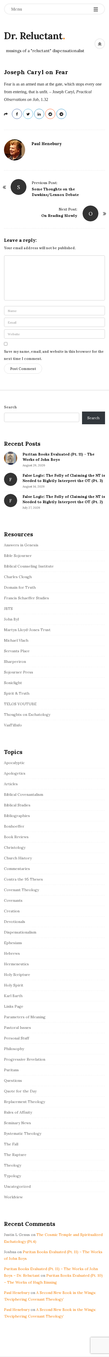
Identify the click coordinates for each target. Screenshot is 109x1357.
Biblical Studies (17, 805)
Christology (14, 847)
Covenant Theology (21, 889)
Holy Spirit (13, 985)
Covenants (13, 900)
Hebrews (12, 953)
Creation (12, 911)
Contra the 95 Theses (23, 879)
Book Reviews (16, 836)
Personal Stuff (16, 1038)
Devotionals (14, 921)
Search (10, 407)
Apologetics (14, 773)
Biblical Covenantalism (23, 794)
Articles (11, 784)
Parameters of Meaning (25, 1017)
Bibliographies (17, 815)
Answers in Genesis (21, 545)
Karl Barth (13, 995)
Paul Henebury (46, 143)
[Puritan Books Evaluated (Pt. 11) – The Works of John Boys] (10, 458)
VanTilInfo (13, 725)
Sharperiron (15, 661)
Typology (12, 1175)
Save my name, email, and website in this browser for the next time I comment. (54, 355)
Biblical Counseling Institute (29, 566)
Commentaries (17, 868)
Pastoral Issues (17, 1027)
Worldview (13, 1197)
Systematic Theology (22, 1133)
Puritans (11, 1070)
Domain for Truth (20, 587)
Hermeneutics (16, 964)
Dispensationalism (20, 932)
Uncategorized (17, 1186)
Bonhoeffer (14, 826)
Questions (13, 1080)
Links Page (13, 1006)
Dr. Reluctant (33, 36)
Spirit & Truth (16, 693)
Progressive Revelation (24, 1059)
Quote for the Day (20, 1091)
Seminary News (17, 1123)
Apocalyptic (14, 762)
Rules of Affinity (18, 1112)
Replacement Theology (24, 1101)
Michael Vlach (16, 640)
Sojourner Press (18, 672)
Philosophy (14, 1048)
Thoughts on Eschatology (27, 714)
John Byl (11, 619)
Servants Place (17, 651)
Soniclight (13, 682)
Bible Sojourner (18, 555)
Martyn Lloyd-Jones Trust (27, 629)
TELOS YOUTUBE (20, 704)
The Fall (11, 1144)
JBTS (8, 608)
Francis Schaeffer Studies (26, 598)
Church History (18, 858)
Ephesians (13, 942)
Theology (12, 1165)
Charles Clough (18, 576)
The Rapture (15, 1154)
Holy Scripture (17, 974)
